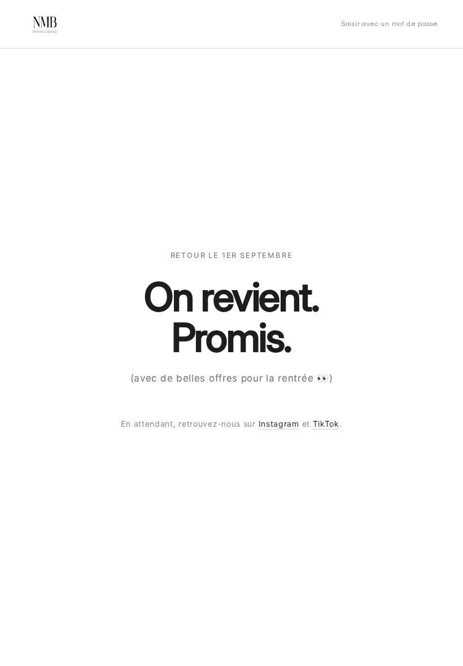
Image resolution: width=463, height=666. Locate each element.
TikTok (326, 423)
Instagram (279, 423)
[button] (389, 24)
